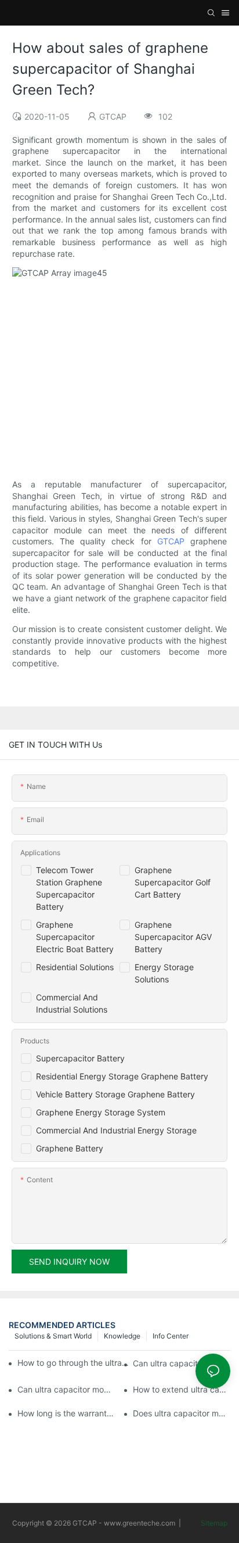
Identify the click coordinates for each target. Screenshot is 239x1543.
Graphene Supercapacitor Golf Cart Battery (173, 882)
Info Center (171, 1336)
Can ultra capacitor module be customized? (66, 1389)
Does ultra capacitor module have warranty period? (181, 1413)
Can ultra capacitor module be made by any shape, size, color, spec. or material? (181, 1363)
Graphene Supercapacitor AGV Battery (173, 937)
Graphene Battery (69, 1148)
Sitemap (213, 1523)
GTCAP (170, 541)
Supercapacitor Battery (80, 1058)
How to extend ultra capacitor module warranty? (181, 1389)
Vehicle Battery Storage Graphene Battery (115, 1094)
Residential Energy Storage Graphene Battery (122, 1076)
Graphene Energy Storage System (100, 1112)
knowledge (122, 1336)
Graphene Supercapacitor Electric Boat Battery (75, 937)
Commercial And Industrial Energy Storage (116, 1130)
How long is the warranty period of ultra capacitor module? (66, 1413)
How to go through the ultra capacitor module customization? (73, 1363)
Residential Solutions (75, 967)
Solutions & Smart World (53, 1336)
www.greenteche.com (139, 1523)
